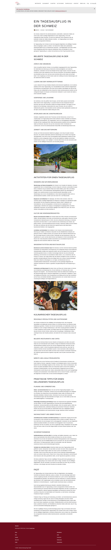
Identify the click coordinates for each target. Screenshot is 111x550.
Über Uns (82, 3)
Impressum (59, 537)
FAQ (88, 3)
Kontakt (76, 3)
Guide (16, 542)
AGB (58, 534)
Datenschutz (59, 539)
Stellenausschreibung (60, 11)
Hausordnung (59, 542)
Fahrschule (68, 3)
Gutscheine (60, 3)
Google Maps (32, 528)
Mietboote (38, 3)
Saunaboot (45, 3)
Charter (52, 3)
